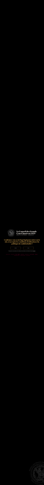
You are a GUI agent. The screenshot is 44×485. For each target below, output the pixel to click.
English (13, 254)
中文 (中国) (17, 254)
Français (8, 254)
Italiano (28, 255)
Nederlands (17, 255)
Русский (32, 254)
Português (22, 255)
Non (16, 248)
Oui (28, 248)
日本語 (36, 254)
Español (22, 254)
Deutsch (27, 254)
